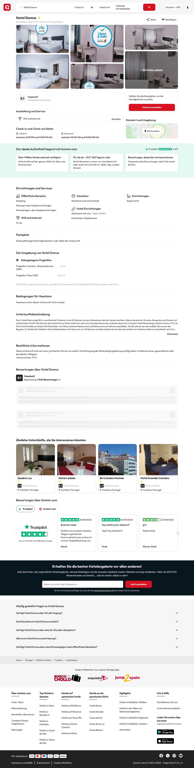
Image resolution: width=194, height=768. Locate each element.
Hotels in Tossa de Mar (46, 741)
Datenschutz (43, 762)
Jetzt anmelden (138, 584)
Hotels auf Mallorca (71, 705)
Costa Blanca (96, 730)
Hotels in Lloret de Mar (47, 732)
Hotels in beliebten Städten (133, 702)
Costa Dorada (96, 711)
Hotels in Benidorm (44, 713)
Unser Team (17, 702)
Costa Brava (95, 705)
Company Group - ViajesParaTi (20, 722)
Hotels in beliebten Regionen (133, 717)
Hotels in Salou (46, 705)
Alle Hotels (124, 729)
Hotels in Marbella (44, 723)
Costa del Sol (95, 717)
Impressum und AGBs (22, 762)
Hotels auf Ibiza (69, 733)
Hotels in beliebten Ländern (133, 723)
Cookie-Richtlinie (62, 762)
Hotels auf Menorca (71, 711)
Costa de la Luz (96, 723)
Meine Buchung (19, 708)
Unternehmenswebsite (168, 708)
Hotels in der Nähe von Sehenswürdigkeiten (130, 710)
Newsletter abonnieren (23, 714)
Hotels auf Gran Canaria (69, 725)
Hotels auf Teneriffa (71, 717)
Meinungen (17, 729)
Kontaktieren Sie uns (167, 702)
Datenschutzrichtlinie (102, 590)
